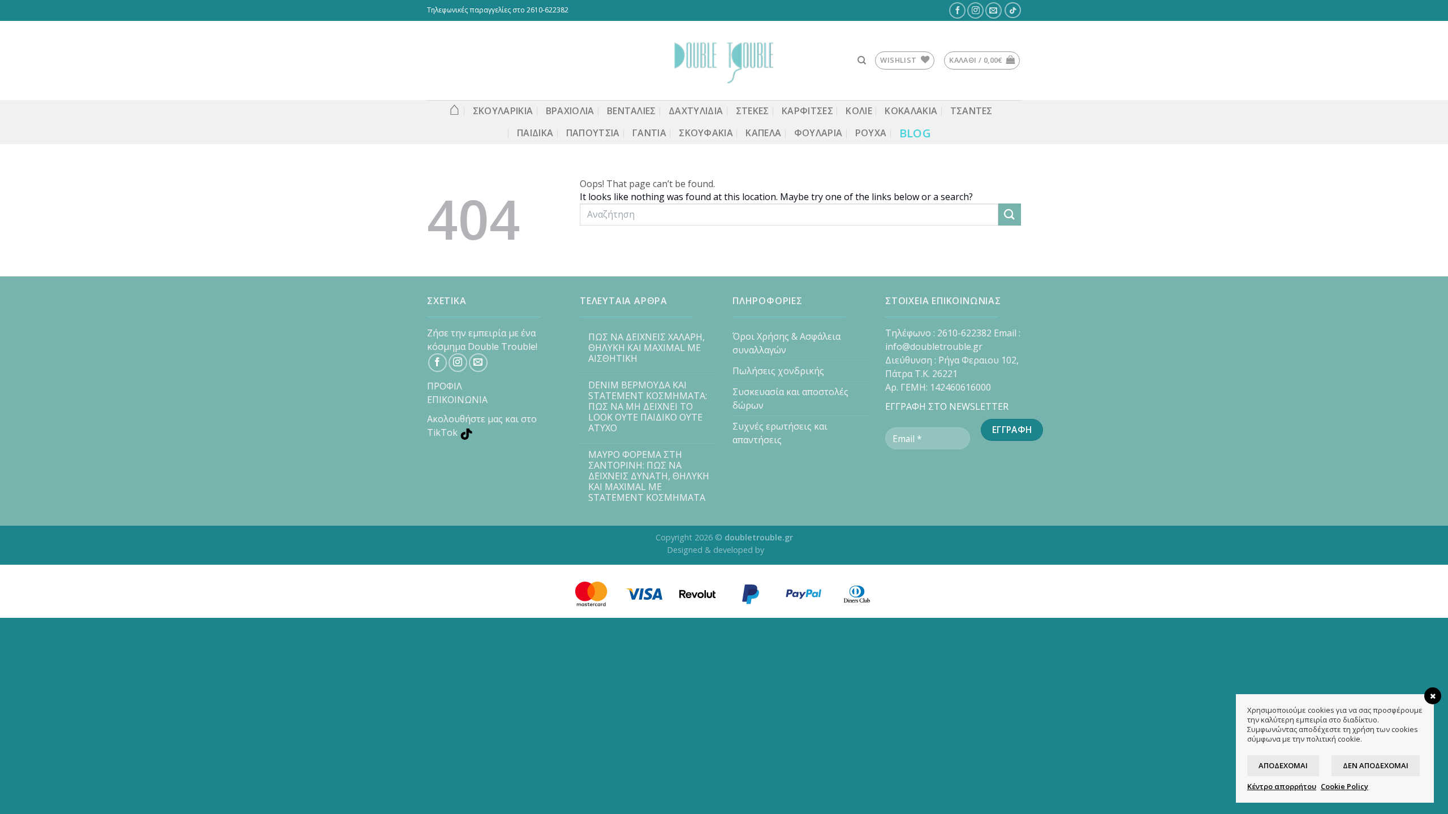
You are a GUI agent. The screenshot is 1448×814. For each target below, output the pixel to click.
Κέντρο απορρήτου (1281, 786)
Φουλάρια (818, 133)
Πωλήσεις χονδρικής (778, 371)
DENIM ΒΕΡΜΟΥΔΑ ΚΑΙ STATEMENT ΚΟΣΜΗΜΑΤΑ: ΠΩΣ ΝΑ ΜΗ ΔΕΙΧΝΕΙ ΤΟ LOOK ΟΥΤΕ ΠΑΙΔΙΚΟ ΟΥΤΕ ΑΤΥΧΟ (647, 407)
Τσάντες (971, 111)
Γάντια (649, 133)
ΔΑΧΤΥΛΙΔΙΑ (696, 111)
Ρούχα (871, 133)
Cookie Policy (1344, 786)
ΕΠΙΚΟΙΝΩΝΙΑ (457, 399)
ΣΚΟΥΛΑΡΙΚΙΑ (503, 111)
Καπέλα (763, 133)
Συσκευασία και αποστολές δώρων (790, 399)
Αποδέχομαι (1283, 765)
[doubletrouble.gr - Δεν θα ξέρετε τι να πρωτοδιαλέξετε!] (724, 60)
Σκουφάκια (706, 133)
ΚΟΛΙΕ (859, 111)
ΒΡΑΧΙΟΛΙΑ (570, 111)
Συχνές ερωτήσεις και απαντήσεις (780, 433)
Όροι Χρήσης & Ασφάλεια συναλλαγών (786, 343)
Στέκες (752, 111)
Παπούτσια (593, 133)
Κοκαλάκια (911, 111)
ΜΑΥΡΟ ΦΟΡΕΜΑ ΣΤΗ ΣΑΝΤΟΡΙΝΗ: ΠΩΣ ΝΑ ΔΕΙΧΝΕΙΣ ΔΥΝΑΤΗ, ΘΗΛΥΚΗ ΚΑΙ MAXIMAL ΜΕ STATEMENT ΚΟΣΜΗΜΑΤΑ (648, 476)
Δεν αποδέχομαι (1375, 765)
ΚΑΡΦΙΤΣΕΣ (807, 111)
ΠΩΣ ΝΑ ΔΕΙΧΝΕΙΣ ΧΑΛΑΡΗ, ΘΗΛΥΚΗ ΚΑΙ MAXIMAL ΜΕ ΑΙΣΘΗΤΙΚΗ (646, 348)
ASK (773, 549)
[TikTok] (1013, 10)
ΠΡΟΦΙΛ (444, 386)
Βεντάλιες (631, 111)
